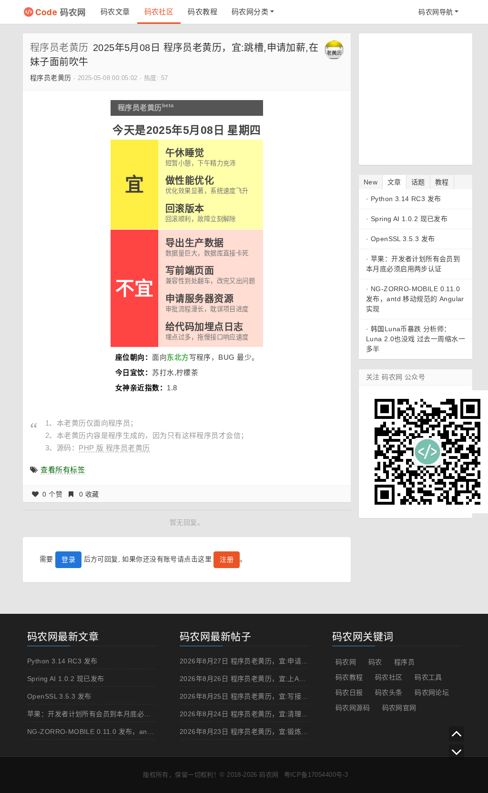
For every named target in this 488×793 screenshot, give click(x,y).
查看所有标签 (63, 470)
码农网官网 (399, 708)
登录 (68, 559)
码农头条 (389, 692)
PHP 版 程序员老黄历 (114, 448)
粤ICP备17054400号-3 (316, 774)
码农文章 (115, 12)
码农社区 (159, 12)
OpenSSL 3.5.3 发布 (403, 239)
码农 (375, 662)
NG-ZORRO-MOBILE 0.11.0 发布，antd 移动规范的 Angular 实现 (415, 299)
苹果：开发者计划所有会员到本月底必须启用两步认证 (109, 714)
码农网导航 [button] (435, 12)
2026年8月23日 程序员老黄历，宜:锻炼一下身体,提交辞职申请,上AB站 (288, 731)
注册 (227, 559)
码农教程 (202, 12)
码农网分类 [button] (250, 12)
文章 (394, 182)
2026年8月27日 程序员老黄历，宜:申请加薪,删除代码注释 (269, 661)
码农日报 (349, 692)
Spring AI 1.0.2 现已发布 (409, 219)
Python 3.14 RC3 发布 (406, 199)
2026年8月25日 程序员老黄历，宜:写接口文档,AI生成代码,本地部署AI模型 (294, 696)
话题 (418, 182)
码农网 (60, 12)
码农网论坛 (432, 692)
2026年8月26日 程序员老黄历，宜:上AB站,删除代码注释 (267, 678)
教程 (442, 182)
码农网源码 (353, 708)
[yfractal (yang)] (334, 49)
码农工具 (428, 677)
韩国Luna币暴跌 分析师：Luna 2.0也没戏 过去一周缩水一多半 (415, 339)
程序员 (404, 662)
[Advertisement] (425, 97)
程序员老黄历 (59, 47)
